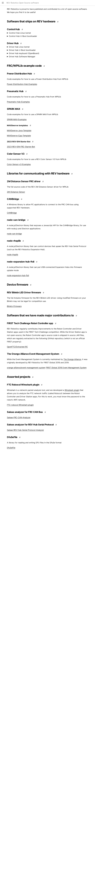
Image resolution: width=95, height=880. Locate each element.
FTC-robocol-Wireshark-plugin (20, 405)
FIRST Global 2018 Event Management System (66, 367)
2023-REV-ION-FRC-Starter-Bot (21, 146)
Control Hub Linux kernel (20, 33)
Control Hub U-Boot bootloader (23, 36)
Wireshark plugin (72, 390)
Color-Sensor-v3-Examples (19, 164)
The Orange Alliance (72, 359)
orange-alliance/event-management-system (26, 367)
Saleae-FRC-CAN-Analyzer (18, 417)
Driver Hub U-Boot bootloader (22, 50)
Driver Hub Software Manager (22, 56)
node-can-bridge (14, 233)
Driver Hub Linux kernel (19, 47)
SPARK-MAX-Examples (17, 119)
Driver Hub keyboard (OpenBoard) (24, 53)
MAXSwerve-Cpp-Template (19, 135)
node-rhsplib (12, 254)
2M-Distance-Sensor (16, 192)
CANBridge (12, 213)
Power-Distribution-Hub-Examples (22, 84)
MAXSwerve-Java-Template (19, 130)
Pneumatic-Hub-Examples (18, 102)
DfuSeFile (11, 448)
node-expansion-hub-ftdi (18, 275)
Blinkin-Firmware (14, 306)
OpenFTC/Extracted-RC (17, 347)
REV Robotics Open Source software (22, 3)
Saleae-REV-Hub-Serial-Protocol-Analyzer (25, 430)
